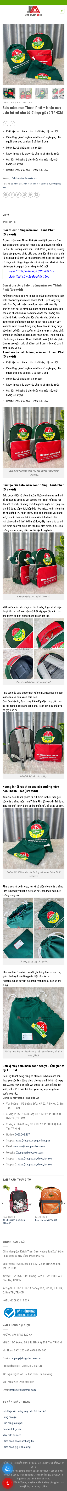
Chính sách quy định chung (17, 1447)
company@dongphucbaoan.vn (29, 1146)
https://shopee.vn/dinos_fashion (35, 1158)
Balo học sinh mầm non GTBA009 (14, 1221)
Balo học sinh (24, 102)
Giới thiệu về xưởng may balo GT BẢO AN (24, 1411)
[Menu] (5, 11)
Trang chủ (8, 102)
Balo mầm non (31, 178)
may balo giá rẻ (43, 183)
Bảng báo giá (9, 1417)
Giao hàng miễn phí (13, 1423)
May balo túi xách (12, 1435)
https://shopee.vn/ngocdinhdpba (33, 1140)
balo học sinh (17, 183)
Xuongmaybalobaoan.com (29, 1152)
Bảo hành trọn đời (12, 1429)
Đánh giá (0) (9, 222)
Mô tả (6, 215)
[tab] (33, 215)
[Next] (59, 54)
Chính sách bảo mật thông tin (18, 1441)
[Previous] (8, 54)
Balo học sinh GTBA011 (46, 1220)
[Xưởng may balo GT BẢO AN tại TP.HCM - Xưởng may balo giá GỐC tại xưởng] (33, 11)
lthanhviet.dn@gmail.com (22, 1390)
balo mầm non (30, 183)
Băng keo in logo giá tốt (36, 1486)
